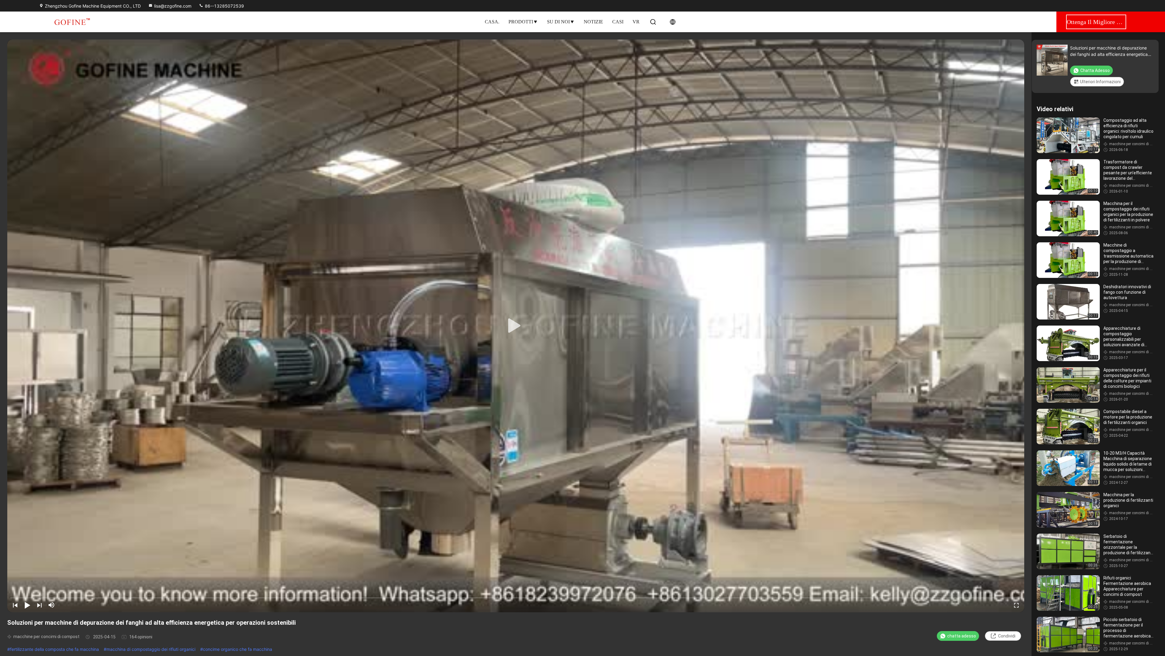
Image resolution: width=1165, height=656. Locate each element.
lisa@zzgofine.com (172, 6)
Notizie (593, 21)
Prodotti (520, 21)
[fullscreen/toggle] (1016, 605)
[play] (515, 325)
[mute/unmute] (52, 605)
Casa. (492, 21)
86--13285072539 (224, 6)
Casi (617, 21)
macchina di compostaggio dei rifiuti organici (150, 649)
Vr (636, 21)
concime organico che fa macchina (237, 649)
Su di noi (558, 21)
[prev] (15, 605)
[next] (39, 605)
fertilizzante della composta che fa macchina (54, 649)
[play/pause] (27, 605)
